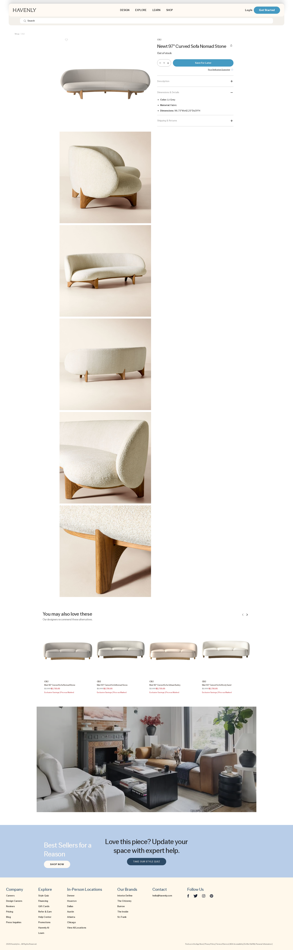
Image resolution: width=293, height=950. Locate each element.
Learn (41, 933)
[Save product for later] (66, 41)
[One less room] (160, 63)
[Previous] (242, 614)
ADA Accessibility (236, 944)
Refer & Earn (45, 911)
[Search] (25, 21)
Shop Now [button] (57, 864)
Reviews (10, 906)
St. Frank (122, 917)
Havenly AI (43, 927)
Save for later (203, 63)
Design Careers (14, 901)
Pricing (9, 911)
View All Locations (76, 927)
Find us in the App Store (194, 944)
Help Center (44, 917)
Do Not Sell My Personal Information (258, 944)
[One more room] (168, 63)
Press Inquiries (14, 922)
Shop (17, 34)
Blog (8, 917)
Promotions (44, 922)
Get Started (267, 10)
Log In (248, 10)
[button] (105, 84)
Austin (70, 911)
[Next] (247, 614)
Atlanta (71, 917)
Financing (43, 901)
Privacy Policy (210, 944)
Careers (10, 895)
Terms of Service (222, 944)
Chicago (71, 922)
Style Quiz (43, 895)
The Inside (122, 911)
